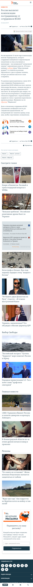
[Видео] (20, 585)
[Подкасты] (2, 569)
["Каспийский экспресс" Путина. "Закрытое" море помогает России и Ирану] (16, 343)
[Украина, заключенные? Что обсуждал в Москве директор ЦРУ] (16, 313)
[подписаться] (6, 569)
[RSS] (26, 565)
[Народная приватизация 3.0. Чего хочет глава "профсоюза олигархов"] (16, 370)
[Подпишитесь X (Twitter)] (10, 565)
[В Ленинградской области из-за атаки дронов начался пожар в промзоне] (16, 429)
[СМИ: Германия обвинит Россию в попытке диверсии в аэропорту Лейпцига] (16, 403)
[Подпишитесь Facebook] (6, 565)
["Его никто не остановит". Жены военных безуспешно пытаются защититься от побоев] (16, 462)
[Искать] (28, 585)
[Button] (13, 27)
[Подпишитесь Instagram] (22, 565)
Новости (4, 7)
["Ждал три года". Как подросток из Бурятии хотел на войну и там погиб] (16, 489)
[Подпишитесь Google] (2, 565)
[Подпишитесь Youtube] (14, 565)
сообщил (10, 68)
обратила (4, 102)
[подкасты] (12, 585)
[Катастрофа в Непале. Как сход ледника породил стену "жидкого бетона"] (16, 260)
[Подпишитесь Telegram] (18, 565)
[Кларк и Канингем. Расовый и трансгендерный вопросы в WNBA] (16, 175)
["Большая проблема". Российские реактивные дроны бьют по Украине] (16, 202)
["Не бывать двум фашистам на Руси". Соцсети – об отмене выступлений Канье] (16, 287)
